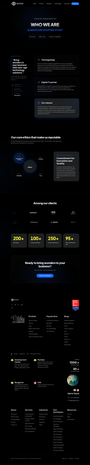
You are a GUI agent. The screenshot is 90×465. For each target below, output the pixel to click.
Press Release (71, 419)
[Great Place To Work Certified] (75, 305)
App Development (69, 323)
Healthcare (42, 422)
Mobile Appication (29, 423)
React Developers (58, 431)
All (11, 353)
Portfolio (32, 316)
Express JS (67, 339)
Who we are (14, 414)
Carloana (31, 331)
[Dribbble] (22, 304)
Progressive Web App (30, 428)
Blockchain (49, 323)
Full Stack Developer (58, 450)
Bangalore (22, 353)
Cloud (65, 326)
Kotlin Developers (57, 439)
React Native (67, 344)
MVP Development (30, 431)
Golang (66, 342)
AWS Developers (57, 434)
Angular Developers (58, 429)
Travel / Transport (68, 328)
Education (41, 419)
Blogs (66, 316)
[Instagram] (12, 308)
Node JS (66, 334)
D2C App (48, 326)
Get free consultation (45, 275)
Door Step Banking (51, 328)
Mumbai (16, 353)
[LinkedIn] (18, 304)
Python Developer (58, 442)
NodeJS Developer (58, 447)
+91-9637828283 (73, 397)
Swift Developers (57, 437)
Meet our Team (15, 416)
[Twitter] (15, 304)
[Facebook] (12, 304)
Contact (77, 458)
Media (40, 424)
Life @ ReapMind (15, 419)
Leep (30, 326)
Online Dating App (33, 334)
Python (66, 336)
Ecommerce (42, 416)
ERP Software (28, 426)
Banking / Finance (43, 414)
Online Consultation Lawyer (36, 336)
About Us (64, 458)
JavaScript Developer (58, 445)
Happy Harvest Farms (34, 328)
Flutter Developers (58, 421)
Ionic (65, 331)
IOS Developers (57, 419)
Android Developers (58, 416)
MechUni (31, 323)
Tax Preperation (50, 331)
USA (27, 353)
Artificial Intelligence (69, 320)
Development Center (35, 353)
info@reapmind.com (73, 400)
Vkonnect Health (33, 320)
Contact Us (75, 3)
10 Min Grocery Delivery (52, 320)
